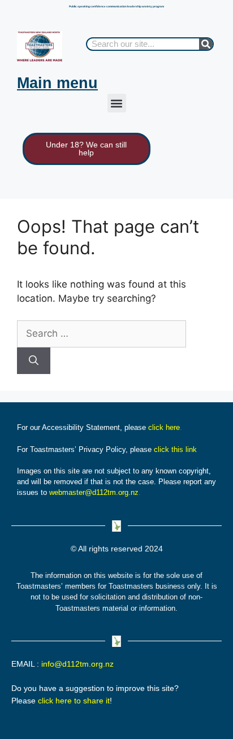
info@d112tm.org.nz (77, 663)
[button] (116, 103)
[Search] (206, 44)
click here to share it (74, 700)
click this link (175, 449)
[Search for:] (101, 333)
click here (164, 427)
